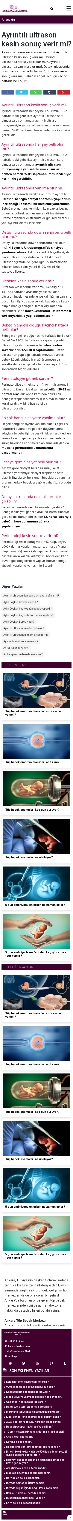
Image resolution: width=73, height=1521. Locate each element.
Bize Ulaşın (11, 1356)
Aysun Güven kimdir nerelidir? (20, 641)
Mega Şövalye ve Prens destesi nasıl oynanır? (34, 1396)
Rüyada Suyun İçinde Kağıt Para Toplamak (32, 1488)
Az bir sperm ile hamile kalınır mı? (23, 654)
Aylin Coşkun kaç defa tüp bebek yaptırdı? (28, 615)
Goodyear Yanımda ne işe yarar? (26, 1401)
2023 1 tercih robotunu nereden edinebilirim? (33, 1421)
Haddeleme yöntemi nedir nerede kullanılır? (33, 1446)
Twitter (22, 92)
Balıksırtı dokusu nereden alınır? (26, 1493)
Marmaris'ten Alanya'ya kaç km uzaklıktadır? (33, 1411)
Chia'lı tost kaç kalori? (19, 1436)
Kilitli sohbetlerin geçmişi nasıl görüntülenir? (33, 1416)
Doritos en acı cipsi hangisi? (23, 1477)
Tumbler (49, 92)
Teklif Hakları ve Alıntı (18, 1351)
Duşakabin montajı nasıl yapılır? (25, 1497)
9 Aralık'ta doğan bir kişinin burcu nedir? (30, 1386)
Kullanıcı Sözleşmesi (17, 1346)
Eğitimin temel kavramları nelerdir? (27, 1381)
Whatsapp (36, 92)
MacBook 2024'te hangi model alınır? (28, 1472)
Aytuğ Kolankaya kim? (16, 647)
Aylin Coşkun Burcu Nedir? (18, 621)
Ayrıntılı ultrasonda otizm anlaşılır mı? (25, 634)
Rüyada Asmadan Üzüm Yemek (25, 1482)
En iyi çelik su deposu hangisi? (24, 1502)
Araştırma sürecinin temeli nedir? (26, 1468)
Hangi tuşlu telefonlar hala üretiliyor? (29, 1406)
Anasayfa (8, 19)
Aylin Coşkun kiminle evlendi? (20, 602)
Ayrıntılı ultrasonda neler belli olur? (23, 628)
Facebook (7, 92)
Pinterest (63, 92)
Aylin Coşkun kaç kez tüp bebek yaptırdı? (27, 608)
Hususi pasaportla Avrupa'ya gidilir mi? (30, 1426)
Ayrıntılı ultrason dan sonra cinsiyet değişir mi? (31, 595)
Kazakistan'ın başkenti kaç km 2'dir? (28, 1391)
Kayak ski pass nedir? (19, 1441)
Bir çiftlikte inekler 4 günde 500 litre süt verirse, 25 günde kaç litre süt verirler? (36, 1453)
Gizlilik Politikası (14, 1341)
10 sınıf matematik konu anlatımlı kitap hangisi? (35, 1431)
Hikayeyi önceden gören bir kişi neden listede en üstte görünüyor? (35, 1461)
